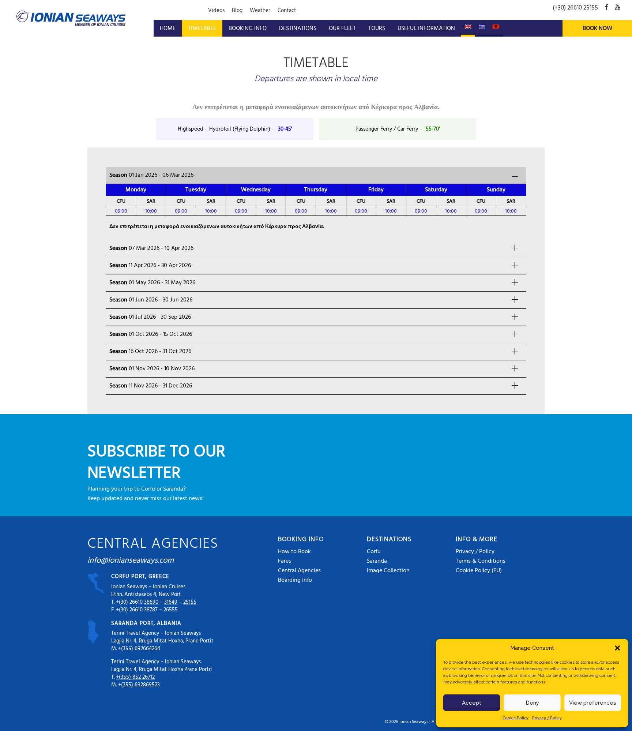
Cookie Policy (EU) (479, 571)
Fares (284, 561)
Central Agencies (299, 571)
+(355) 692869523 (139, 685)
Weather (260, 10)
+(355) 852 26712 (135, 677)
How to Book (294, 551)
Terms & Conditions (480, 561)
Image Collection (388, 571)
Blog (237, 10)
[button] (617, 648)
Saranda (377, 561)
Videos (216, 10)
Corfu (374, 551)
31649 (170, 602)
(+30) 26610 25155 (575, 8)
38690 (151, 602)
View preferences (592, 703)
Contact (287, 10)
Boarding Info (295, 580)
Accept (471, 703)
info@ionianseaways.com (130, 560)
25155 (189, 602)
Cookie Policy (515, 718)
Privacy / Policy (547, 718)
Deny (532, 703)
